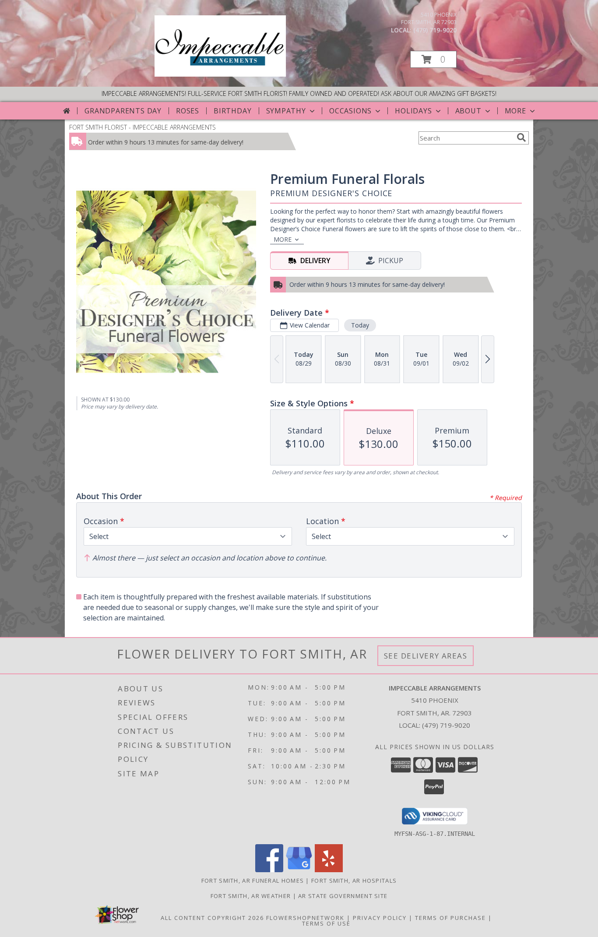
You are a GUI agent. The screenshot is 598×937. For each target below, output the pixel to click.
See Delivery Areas (426, 656)
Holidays (413, 111)
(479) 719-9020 (435, 30)
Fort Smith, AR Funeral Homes (252, 880)
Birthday (232, 111)
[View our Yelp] (329, 870)
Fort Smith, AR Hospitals (354, 880)
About (468, 111)
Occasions (350, 111)
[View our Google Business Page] (299, 870)
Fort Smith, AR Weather (251, 896)
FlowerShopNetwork (305, 918)
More (515, 111)
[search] (521, 137)
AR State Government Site (342, 896)
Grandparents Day (123, 111)
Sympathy (286, 111)
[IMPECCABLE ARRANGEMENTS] (220, 74)
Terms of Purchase (450, 918)
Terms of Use (326, 923)
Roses (187, 111)
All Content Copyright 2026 (212, 918)
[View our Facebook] (269, 870)
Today (360, 325)
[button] (433, 59)
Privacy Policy (380, 918)
